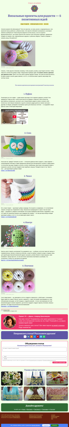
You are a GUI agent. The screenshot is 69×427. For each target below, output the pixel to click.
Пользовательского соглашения (35, 360)
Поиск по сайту (54, 417)
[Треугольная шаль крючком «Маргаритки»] (57, 394)
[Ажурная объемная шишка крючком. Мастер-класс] (34, 394)
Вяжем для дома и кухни (36, 24)
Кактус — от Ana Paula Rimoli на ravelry (12, 260)
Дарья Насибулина (16, 416)
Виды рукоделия (25, 24)
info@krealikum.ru (16, 417)
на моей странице (58, 325)
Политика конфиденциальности (35, 417)
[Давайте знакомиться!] (9, 321)
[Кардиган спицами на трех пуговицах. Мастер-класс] (12, 394)
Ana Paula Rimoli (9, 248)
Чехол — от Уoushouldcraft (8, 217)
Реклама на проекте (55, 416)
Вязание (46, 24)
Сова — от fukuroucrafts (8, 170)
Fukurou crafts (9, 158)
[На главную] (34, 11)
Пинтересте (37, 409)
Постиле (52, 409)
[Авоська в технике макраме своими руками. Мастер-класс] (34, 381)
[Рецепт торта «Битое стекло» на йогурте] (57, 379)
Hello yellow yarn (10, 67)
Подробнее (46, 425)
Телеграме (45, 409)
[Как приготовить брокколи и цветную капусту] (12, 379)
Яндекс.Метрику (36, 425)
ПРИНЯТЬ (54, 425)
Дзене (23, 409)
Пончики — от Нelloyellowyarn (9, 306)
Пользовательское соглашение (35, 416)
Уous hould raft (9, 204)
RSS (52, 418)
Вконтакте (29, 409)
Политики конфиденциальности (49, 360)
